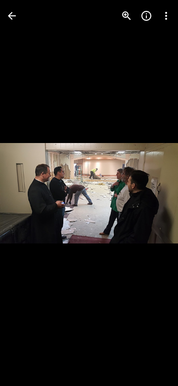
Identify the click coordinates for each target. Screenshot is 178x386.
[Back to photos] (12, 16)
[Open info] (146, 16)
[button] (28, 193)
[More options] (166, 16)
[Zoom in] (126, 16)
